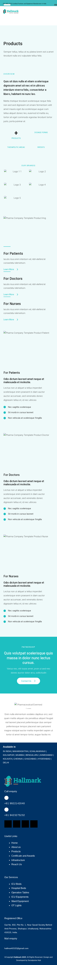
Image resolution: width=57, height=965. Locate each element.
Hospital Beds (18, 888)
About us (16, 847)
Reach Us (16, 864)
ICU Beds (16, 884)
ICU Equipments (19, 897)
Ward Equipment (20, 901)
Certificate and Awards (23, 856)
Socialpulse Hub (34, 960)
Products (16, 851)
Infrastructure (18, 860)
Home (14, 843)
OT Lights (16, 905)
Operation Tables (20, 892)
